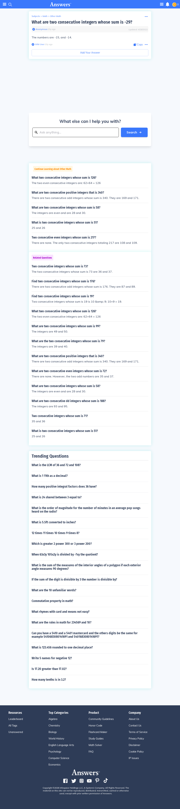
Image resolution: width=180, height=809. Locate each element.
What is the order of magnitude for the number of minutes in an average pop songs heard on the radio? (86, 509)
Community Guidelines (101, 719)
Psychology (55, 751)
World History (56, 738)
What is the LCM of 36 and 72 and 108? (56, 465)
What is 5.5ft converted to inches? (54, 522)
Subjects (36, 16)
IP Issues (134, 758)
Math (45, 16)
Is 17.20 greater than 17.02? (49, 669)
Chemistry (54, 725)
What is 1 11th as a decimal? (50, 476)
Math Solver (95, 745)
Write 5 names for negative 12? (52, 658)
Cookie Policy (136, 751)
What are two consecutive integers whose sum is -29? (82, 22)
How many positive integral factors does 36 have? (64, 486)
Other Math (55, 16)
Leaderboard (15, 719)
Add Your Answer (90, 52)
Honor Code (95, 725)
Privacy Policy (136, 738)
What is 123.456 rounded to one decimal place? (62, 647)
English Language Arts (61, 745)
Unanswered (15, 732)
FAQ (91, 751)
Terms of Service (138, 732)
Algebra (53, 719)
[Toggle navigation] (4, 4)
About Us (134, 719)
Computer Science (59, 758)
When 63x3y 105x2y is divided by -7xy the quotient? (65, 554)
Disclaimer (134, 745)
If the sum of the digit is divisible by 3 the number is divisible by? (74, 579)
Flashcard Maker (98, 732)
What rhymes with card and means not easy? (60, 612)
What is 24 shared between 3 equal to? (57, 497)
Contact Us (135, 725)
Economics (54, 764)
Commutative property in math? (52, 601)
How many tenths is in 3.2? (49, 680)
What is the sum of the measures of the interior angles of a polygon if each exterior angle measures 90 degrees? (86, 567)
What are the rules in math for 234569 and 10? (61, 622)
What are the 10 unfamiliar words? (54, 590)
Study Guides (96, 738)
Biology (53, 732)
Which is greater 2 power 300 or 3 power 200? (62, 544)
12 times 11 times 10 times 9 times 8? (55, 533)
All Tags (12, 725)
